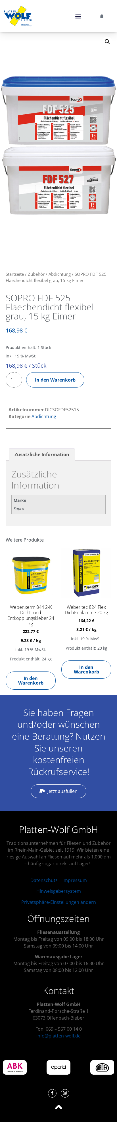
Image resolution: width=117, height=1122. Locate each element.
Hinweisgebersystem (58, 891)
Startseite (15, 274)
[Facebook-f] (52, 1093)
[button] (78, 16)
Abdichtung (60, 274)
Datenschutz (44, 880)
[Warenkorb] (102, 16)
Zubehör (36, 274)
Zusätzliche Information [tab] (41, 454)
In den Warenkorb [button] (30, 680)
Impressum (74, 880)
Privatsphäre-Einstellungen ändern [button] (58, 902)
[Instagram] (65, 1093)
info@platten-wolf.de (58, 1036)
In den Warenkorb (55, 380)
